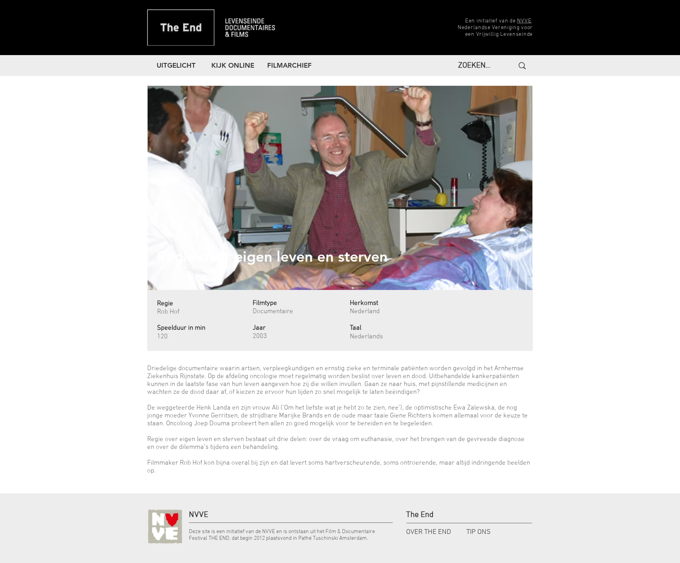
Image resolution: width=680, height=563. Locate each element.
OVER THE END (428, 532)
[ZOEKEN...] (521, 65)
